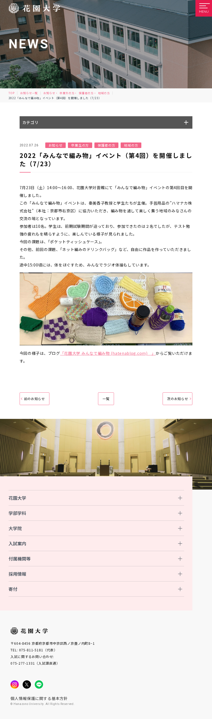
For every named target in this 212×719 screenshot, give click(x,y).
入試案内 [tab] (17, 543)
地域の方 (104, 93)
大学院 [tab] (15, 528)
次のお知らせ (177, 398)
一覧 (105, 398)
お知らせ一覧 (29, 93)
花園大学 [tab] (17, 498)
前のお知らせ (34, 398)
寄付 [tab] (13, 589)
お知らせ (49, 93)
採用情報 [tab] (17, 573)
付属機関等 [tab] (20, 558)
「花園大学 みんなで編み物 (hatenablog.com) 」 (108, 353)
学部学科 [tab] (17, 513)
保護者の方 (86, 93)
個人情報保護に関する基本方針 (39, 698)
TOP (12, 93)
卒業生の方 (67, 93)
